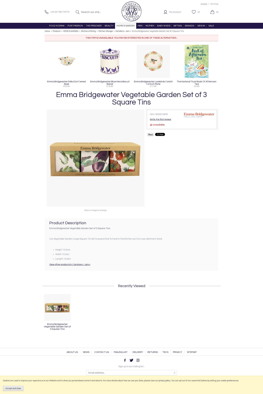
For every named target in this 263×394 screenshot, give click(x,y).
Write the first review (160, 119)
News (86, 352)
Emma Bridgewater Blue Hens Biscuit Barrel (110, 82)
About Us (72, 352)
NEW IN (201, 26)
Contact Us (101, 352)
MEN (140, 26)
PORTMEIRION (75, 26)
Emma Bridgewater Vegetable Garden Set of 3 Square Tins (57, 326)
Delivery (138, 352)
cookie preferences (229, 381)
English (204, 4)
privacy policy (164, 381)
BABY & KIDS (163, 26)
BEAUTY (109, 26)
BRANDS (189, 26)
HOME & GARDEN (126, 26)
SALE (211, 26)
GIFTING (177, 26)
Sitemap (191, 352)
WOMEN (150, 26)
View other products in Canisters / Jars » (69, 264)
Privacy (177, 352)
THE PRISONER (94, 26)
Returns (152, 352)
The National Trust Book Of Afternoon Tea (196, 82)
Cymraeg (214, 4)
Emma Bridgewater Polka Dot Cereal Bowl (66, 82)
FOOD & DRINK (57, 26)
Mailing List (121, 352)
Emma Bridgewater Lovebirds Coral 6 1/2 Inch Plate (153, 82)
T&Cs (165, 352)
